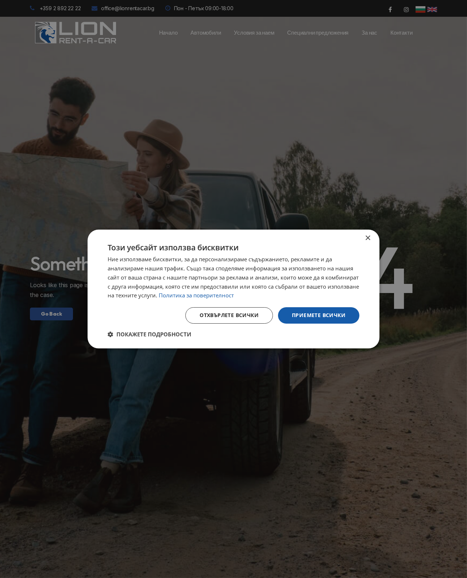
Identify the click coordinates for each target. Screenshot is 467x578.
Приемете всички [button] (319, 315)
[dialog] (233, 289)
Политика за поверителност (196, 295)
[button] (149, 334)
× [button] (367, 238)
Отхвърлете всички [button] (229, 315)
